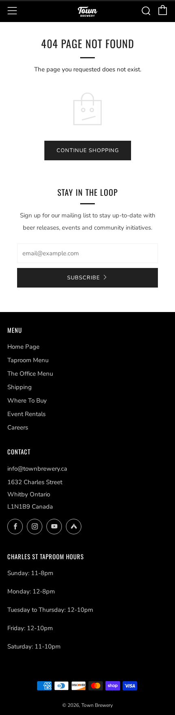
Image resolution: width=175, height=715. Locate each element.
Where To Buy (27, 400)
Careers (17, 427)
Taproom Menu (27, 360)
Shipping (19, 387)
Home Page (23, 347)
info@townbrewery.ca (37, 469)
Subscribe (83, 277)
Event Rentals (26, 414)
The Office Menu (30, 374)
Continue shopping (88, 150)
